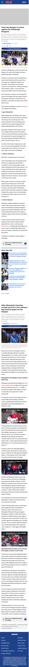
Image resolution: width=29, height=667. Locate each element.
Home (2, 293)
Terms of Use (21, 645)
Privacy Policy (5, 645)
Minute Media (8, 657)
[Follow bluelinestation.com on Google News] (25, 244)
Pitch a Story (21, 643)
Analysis (7, 293)
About (3, 637)
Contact (3, 640)
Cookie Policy (5, 648)
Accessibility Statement (7, 651)
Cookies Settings (6, 653)
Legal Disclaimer (22, 648)
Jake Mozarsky (7, 43)
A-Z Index (20, 651)
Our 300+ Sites (22, 640)
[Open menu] (2, 2)
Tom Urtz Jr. (6, 323)
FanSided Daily (5, 643)
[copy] (10, 46)
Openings (20, 637)
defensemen (5, 226)
